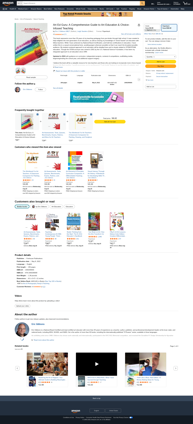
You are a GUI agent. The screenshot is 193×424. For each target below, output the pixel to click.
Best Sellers (48, 9)
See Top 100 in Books (53, 281)
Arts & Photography (26, 19)
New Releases (59, 9)
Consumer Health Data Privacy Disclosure (98, 417)
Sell (117, 9)
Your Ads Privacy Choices (121, 417)
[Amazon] (8, 3)
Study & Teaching (38, 19)
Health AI (13, 9)
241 (77, 239)
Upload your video (22, 306)
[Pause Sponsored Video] (65, 369)
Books (102, 9)
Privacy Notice (80, 417)
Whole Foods (80, 9)
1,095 (100, 237)
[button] (5, 9)
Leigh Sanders (82, 31)
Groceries (70, 9)
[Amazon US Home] (75, 411)
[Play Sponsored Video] (96, 364)
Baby (182, 9)
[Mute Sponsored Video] (65, 373)
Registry (132, 9)
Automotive (175, 9)
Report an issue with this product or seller (70, 71)
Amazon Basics (36, 9)
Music (139, 9)
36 (34, 239)
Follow (40, 89)
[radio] (152, 27)
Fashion (124, 9)
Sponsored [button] (18, 349)
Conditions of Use (68, 417)
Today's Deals (92, 9)
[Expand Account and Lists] (170, 4)
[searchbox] (81, 3)
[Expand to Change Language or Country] (102, 411)
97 (120, 239)
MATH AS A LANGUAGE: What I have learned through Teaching (101, 379)
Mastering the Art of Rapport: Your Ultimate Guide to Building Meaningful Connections (51, 379)
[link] (54, 121)
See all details (58, 88)
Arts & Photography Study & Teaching (36, 283)
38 (55, 239)
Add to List (150, 86)
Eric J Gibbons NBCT (62, 31)
